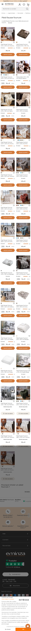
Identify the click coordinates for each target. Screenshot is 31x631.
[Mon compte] (19, 5)
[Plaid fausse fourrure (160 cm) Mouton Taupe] (23, 262)
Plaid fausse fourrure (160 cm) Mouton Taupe (23, 273)
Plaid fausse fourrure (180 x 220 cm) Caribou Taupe (7, 307)
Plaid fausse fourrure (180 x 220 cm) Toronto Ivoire (22, 437)
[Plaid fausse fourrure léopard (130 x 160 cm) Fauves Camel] (23, 34)
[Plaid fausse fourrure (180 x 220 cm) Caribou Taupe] (8, 295)
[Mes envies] (24, 5)
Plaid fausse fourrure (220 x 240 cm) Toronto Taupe (7, 144)
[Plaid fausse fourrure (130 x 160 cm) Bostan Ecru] (23, 328)
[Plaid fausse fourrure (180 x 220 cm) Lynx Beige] (8, 197)
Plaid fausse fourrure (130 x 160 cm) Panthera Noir (7, 405)
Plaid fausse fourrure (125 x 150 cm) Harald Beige (23, 371)
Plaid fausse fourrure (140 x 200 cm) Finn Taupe (22, 176)
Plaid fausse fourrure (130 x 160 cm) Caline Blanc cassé (6, 111)
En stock (3, 47)
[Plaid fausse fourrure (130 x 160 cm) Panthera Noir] (8, 393)
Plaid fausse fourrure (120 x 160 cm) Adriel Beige (22, 111)
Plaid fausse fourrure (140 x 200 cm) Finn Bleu (22, 241)
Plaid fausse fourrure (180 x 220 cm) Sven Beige (6, 241)
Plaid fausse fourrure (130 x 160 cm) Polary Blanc (7, 372)
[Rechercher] (27, 9)
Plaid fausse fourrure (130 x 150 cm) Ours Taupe (22, 307)
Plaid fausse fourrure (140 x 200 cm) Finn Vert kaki (23, 405)
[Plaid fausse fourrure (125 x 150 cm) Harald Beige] (23, 360)
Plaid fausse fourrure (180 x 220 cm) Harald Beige (7, 339)
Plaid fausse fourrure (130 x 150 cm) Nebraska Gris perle (7, 274)
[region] (15, 13)
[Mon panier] (28, 5)
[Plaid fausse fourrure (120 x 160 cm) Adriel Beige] (23, 99)
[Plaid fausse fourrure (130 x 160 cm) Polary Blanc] (8, 360)
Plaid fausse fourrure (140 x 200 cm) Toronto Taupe (7, 46)
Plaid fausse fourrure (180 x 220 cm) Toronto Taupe (7, 176)
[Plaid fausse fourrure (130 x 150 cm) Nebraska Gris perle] (8, 262)
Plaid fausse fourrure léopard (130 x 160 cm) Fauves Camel (22, 46)
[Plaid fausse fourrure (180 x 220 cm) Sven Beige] (8, 230)
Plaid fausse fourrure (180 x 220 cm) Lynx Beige (6, 209)
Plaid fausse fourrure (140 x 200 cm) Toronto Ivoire (7, 437)
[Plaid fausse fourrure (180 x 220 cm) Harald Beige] (8, 328)
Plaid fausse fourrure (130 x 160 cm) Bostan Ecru (22, 339)
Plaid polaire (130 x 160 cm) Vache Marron (22, 77)
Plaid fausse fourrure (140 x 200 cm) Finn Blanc (22, 144)
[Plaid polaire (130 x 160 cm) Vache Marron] (23, 67)
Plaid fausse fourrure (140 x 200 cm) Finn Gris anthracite (7, 78)
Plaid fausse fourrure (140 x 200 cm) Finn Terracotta (22, 209)
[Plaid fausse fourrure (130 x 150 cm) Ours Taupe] (23, 295)
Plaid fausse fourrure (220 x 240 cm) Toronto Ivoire (7, 470)
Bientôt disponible (8, 406)
